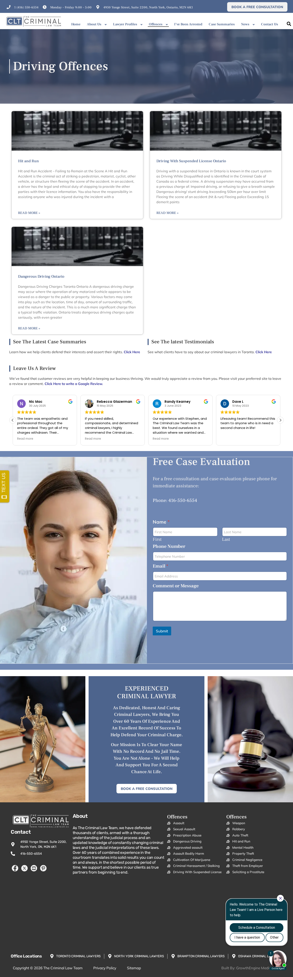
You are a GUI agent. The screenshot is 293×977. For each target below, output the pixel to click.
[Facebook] (15, 868)
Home (75, 24)
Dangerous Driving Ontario (41, 276)
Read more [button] (25, 439)
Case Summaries (222, 24)
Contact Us (269, 24)
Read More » (29, 213)
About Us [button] (94, 24)
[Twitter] (24, 868)
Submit (162, 631)
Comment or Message (176, 586)
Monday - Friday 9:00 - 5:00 (71, 7)
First (157, 539)
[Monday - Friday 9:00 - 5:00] (45, 7)
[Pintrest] (43, 868)
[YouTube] (34, 868)
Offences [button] (155, 24)
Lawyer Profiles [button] (125, 24)
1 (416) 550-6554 (26, 7)
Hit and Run (28, 161)
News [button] (245, 24)
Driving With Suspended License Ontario (191, 161)
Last (226, 539)
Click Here (263, 352)
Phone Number (169, 546)
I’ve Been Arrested (188, 24)
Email (160, 566)
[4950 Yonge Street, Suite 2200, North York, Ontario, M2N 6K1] (98, 7)
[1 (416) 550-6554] (9, 7)
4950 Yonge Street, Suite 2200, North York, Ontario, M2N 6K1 (148, 7)
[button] (280, 420)
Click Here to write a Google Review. (74, 384)
